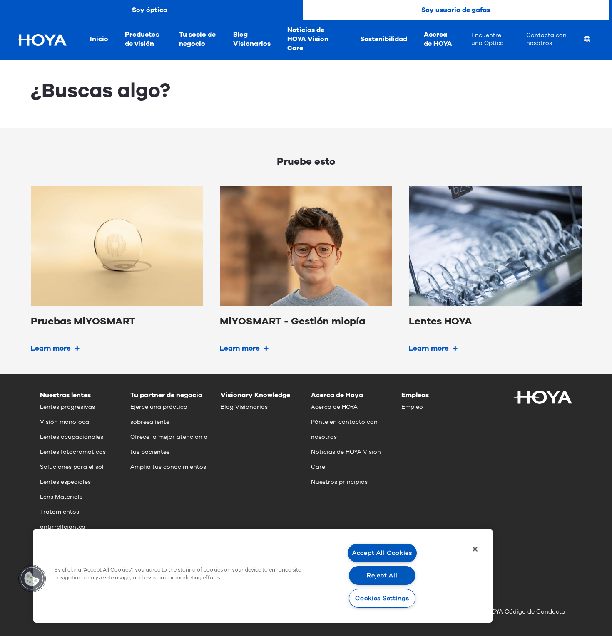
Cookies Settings (382, 598)
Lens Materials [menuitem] (61, 497)
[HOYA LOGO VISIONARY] (41, 40)
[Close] (475, 549)
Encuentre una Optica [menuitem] (487, 39)
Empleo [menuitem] (412, 407)
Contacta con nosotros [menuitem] (546, 39)
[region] (263, 576)
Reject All (382, 575)
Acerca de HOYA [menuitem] (438, 39)
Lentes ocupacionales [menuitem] (71, 437)
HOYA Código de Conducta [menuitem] (526, 612)
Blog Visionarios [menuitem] (252, 39)
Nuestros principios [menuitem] (339, 482)
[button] (32, 578)
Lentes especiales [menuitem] (65, 482)
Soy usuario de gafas (455, 10)
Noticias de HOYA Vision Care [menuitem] (307, 39)
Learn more (51, 348)
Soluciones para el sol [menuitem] (72, 467)
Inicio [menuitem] (99, 39)
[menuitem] (594, 40)
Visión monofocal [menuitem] (65, 422)
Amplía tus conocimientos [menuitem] (168, 467)
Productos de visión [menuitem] (142, 39)
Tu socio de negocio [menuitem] (197, 39)
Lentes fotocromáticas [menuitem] (73, 452)
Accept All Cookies (382, 553)
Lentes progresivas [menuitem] (67, 407)
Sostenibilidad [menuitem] (383, 39)
